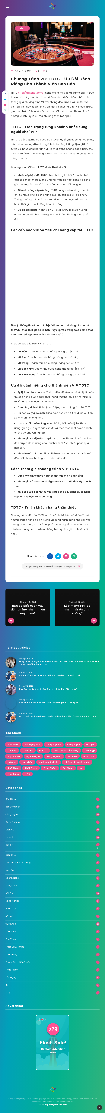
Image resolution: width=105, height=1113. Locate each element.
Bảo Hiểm (13, 744)
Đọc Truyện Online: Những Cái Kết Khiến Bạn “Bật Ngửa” (48, 689)
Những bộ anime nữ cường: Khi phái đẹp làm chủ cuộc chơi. (50, 675)
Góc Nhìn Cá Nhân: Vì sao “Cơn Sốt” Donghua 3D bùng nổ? (49, 702)
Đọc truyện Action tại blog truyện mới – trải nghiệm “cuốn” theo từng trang (58, 716)
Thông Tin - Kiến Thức (77, 762)
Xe (81, 768)
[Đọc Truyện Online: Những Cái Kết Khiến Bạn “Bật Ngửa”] (10, 689)
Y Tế (27, 774)
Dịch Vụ (12, 750)
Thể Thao (13, 768)
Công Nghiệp (53, 744)
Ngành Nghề (33, 756)
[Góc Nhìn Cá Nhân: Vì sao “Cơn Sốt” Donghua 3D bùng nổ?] (10, 703)
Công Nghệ (73, 744)
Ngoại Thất (14, 756)
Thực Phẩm (49, 768)
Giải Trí (22, 28)
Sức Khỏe (27, 762)
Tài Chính (68, 768)
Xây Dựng (13, 774)
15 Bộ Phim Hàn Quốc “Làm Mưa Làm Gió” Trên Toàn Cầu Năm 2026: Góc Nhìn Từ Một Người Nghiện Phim (59, 662)
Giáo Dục (28, 750)
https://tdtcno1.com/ (30, 92)
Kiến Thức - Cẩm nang (65, 750)
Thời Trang (31, 768)
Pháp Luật (89, 756)
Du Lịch (90, 744)
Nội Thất (72, 756)
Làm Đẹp (90, 750)
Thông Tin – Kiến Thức (17, 962)
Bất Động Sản (32, 744)
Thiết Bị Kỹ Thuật (48, 762)
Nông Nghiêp (54, 756)
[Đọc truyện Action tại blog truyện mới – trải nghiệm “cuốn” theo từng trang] (10, 717)
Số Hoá (12, 762)
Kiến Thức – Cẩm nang (17, 862)
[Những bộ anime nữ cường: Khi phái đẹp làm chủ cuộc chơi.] (10, 676)
